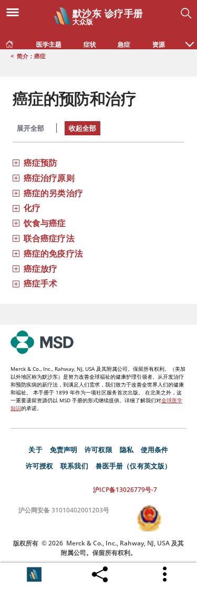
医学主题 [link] (48, 44)
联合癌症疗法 (49, 238)
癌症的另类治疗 (53, 193)
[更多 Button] (165, 574)
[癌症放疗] (16, 268)
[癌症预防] (16, 162)
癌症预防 (40, 162)
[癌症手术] (16, 283)
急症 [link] (124, 44)
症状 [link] (90, 44)
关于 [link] (35, 449)
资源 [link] (158, 44)
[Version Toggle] (34, 574)
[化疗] (16, 207)
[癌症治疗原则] (16, 177)
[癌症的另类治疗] (16, 192)
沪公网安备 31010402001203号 (63, 510)
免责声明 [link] (64, 449)
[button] (189, 38)
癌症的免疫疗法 (53, 253)
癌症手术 (40, 283)
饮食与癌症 (45, 223)
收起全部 (82, 128)
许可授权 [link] (40, 465)
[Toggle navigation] (15, 11)
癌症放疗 (40, 268)
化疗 (32, 207)
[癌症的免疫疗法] (16, 253)
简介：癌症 (31, 56)
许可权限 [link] (98, 449)
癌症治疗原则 (49, 178)
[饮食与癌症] (16, 222)
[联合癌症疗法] (16, 237)
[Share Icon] (100, 572)
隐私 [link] (126, 449)
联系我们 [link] (74, 465)
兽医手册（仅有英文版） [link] (134, 465)
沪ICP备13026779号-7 (125, 489)
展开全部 (30, 128)
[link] (9, 42)
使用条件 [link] (155, 449)
